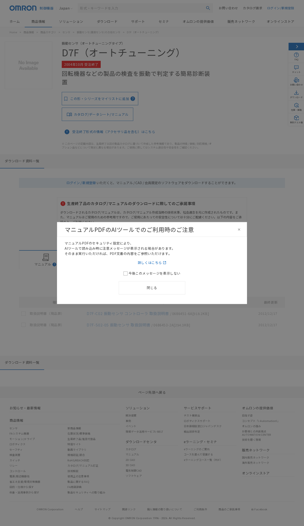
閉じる (152, 287)
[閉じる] (239, 229)
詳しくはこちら (150, 262)
